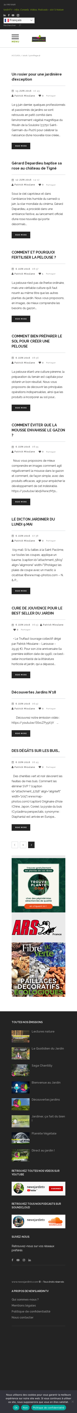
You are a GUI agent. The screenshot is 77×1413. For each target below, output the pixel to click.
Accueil (16, 56)
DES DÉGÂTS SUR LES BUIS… (36, 751)
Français (15, 20)
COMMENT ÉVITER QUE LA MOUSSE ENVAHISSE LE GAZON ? (38, 430)
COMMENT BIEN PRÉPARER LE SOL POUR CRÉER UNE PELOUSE (37, 341)
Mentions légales (24, 1305)
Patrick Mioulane (25, 96)
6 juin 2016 (23, 269)
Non (25, 1407)
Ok (16, 1407)
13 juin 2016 (24, 91)
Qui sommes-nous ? (25, 1299)
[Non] (72, 1401)
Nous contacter (22, 1317)
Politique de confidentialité (31, 1311)
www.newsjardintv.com (25, 1281)
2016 (25, 56)
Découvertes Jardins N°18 (34, 692)
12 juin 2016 (24, 180)
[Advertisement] (38, 1363)
